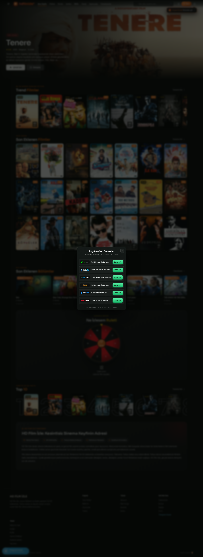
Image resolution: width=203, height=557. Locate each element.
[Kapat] (122, 251)
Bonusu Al (117, 262)
